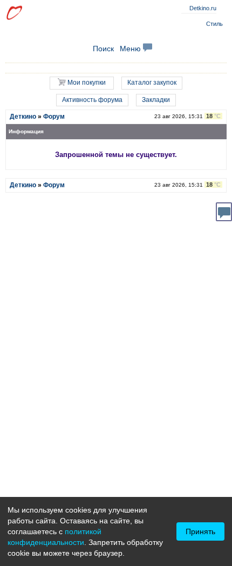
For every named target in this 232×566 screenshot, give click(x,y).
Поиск (103, 48)
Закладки (156, 100)
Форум (54, 116)
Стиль (214, 24)
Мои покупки (86, 82)
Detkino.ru (202, 8)
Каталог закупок (151, 82)
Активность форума (92, 100)
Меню (131, 48)
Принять (200, 531)
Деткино (23, 116)
